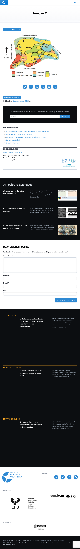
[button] (25, 87)
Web (4, 291)
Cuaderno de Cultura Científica (18, 543)
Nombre (6, 275)
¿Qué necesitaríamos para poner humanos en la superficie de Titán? (28, 131)
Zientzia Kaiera (9, 316)
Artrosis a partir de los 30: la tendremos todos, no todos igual (31, 373)
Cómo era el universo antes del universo (19, 134)
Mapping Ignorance (11, 419)
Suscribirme (65, 116)
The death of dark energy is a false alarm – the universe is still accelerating (31, 424)
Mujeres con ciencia (12, 367)
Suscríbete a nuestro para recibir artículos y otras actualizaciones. (40, 112)
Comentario (7, 256)
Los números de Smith (13, 140)
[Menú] (75, 2)
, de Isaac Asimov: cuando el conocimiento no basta (26, 137)
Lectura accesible (12, 29)
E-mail (6, 283)
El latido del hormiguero (13, 143)
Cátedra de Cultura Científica (19, 540)
